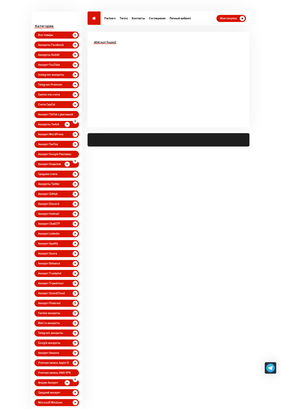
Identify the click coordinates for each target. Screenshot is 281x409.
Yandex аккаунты (49, 313)
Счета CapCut (46, 104)
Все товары (45, 34)
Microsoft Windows (50, 402)
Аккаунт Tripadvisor (51, 283)
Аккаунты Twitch (48, 124)
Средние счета (47, 174)
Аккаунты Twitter (49, 183)
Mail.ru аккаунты (49, 323)
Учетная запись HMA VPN (54, 372)
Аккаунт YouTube (49, 64)
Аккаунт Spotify (48, 243)
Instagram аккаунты (51, 74)
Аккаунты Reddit (48, 54)
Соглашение (157, 18)
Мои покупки (228, 18)
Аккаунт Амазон (48, 352)
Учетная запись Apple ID (53, 362)
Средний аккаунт (49, 392)
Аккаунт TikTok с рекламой (55, 114)
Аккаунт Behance (49, 263)
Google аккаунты (49, 342)
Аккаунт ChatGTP (49, 223)
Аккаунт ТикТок (48, 144)
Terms (123, 18)
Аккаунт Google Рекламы (54, 154)
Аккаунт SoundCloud (51, 293)
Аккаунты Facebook (51, 44)
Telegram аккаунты (50, 332)
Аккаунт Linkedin (49, 233)
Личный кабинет (180, 18)
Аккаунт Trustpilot (49, 273)
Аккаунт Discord (48, 203)
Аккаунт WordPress (50, 134)
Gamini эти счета (49, 94)
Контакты (138, 18)
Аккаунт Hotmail (48, 213)
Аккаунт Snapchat (49, 164)
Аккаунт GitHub (48, 193)
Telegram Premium (50, 84)
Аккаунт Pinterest (49, 303)
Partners (110, 18)
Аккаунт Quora (47, 253)
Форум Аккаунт (48, 382)
